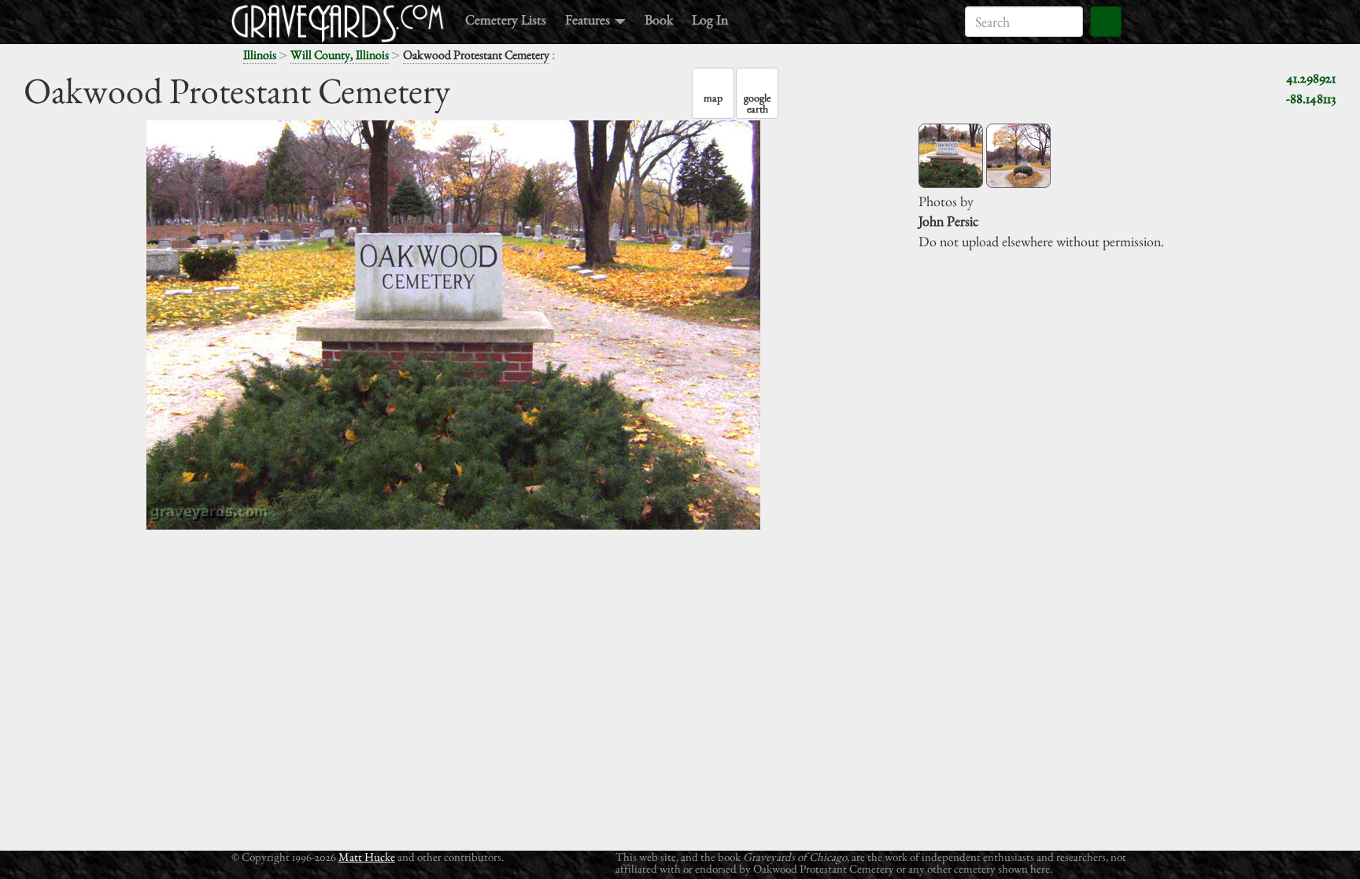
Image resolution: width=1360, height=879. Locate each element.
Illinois (259, 54)
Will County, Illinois (339, 54)
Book (659, 19)
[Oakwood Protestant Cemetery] (950, 156)
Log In (710, 19)
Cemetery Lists (505, 19)
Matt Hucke (366, 856)
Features (589, 19)
